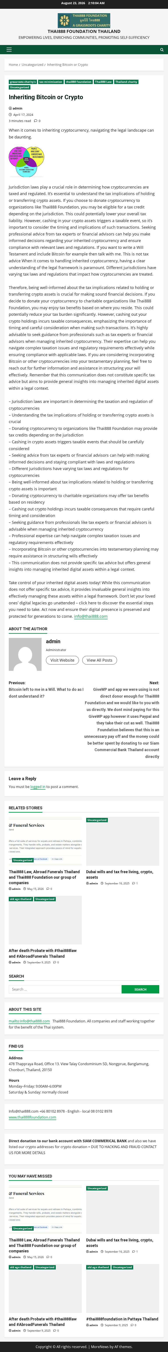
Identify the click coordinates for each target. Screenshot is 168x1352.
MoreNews (100, 1346)
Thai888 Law (103, 82)
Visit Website (62, 660)
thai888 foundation (79, 82)
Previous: (46, 689)
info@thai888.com (91, 616)
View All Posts (99, 660)
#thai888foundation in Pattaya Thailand (122, 1319)
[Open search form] (162, 49)
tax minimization (50, 82)
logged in (38, 786)
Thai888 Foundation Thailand (84, 31)
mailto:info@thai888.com (29, 1021)
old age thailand (21, 899)
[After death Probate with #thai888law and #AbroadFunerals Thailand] (45, 920)
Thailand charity (126, 82)
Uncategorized (19, 87)
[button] (9, 49)
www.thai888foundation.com (32, 1117)
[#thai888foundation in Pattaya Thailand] (122, 1288)
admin (17, 108)
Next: (121, 719)
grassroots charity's (23, 82)
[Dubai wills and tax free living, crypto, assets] (122, 841)
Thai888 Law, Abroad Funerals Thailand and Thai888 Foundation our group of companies (44, 877)
